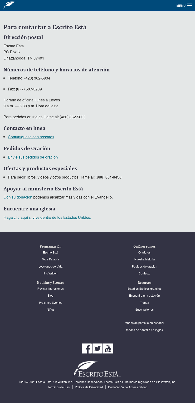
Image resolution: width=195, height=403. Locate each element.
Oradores (144, 252)
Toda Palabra (50, 259)
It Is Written (51, 273)
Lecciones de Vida (51, 266)
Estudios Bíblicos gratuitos (144, 288)
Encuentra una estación (144, 295)
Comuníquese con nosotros (31, 136)
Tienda (144, 302)
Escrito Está (50, 252)
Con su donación (18, 197)
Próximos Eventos (50, 302)
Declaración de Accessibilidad (127, 387)
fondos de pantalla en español (144, 323)
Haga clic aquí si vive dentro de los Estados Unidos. (47, 217)
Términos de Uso (59, 387)
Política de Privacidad (89, 387)
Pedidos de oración (144, 266)
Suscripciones (144, 309)
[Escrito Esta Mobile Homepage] (20, 5)
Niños (50, 309)
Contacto (144, 273)
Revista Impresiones (50, 288)
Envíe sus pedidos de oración (33, 157)
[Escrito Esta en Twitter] (98, 348)
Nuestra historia (144, 259)
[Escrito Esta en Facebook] (87, 348)
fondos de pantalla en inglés (144, 330)
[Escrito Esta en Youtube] (108, 348)
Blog (51, 295)
